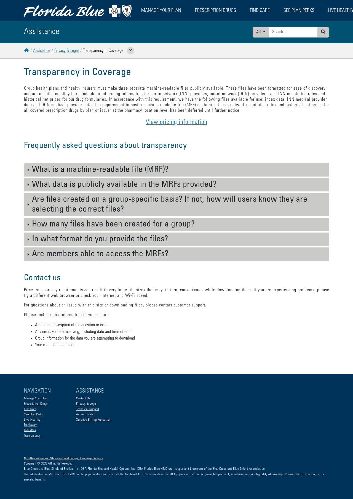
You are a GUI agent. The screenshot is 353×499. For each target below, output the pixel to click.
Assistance (41, 51)
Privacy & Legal (66, 51)
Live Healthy (32, 419)
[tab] (176, 170)
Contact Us (83, 398)
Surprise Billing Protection (93, 419)
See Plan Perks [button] (299, 10)
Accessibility (85, 414)
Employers (31, 425)
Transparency (32, 435)
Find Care (30, 409)
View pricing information (176, 122)
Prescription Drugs (215, 10)
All (259, 32)
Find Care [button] (260, 10)
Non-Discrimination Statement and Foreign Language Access (63, 458)
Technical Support (87, 409)
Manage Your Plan (35, 398)
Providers (30, 430)
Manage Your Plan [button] (161, 10)
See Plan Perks (33, 414)
